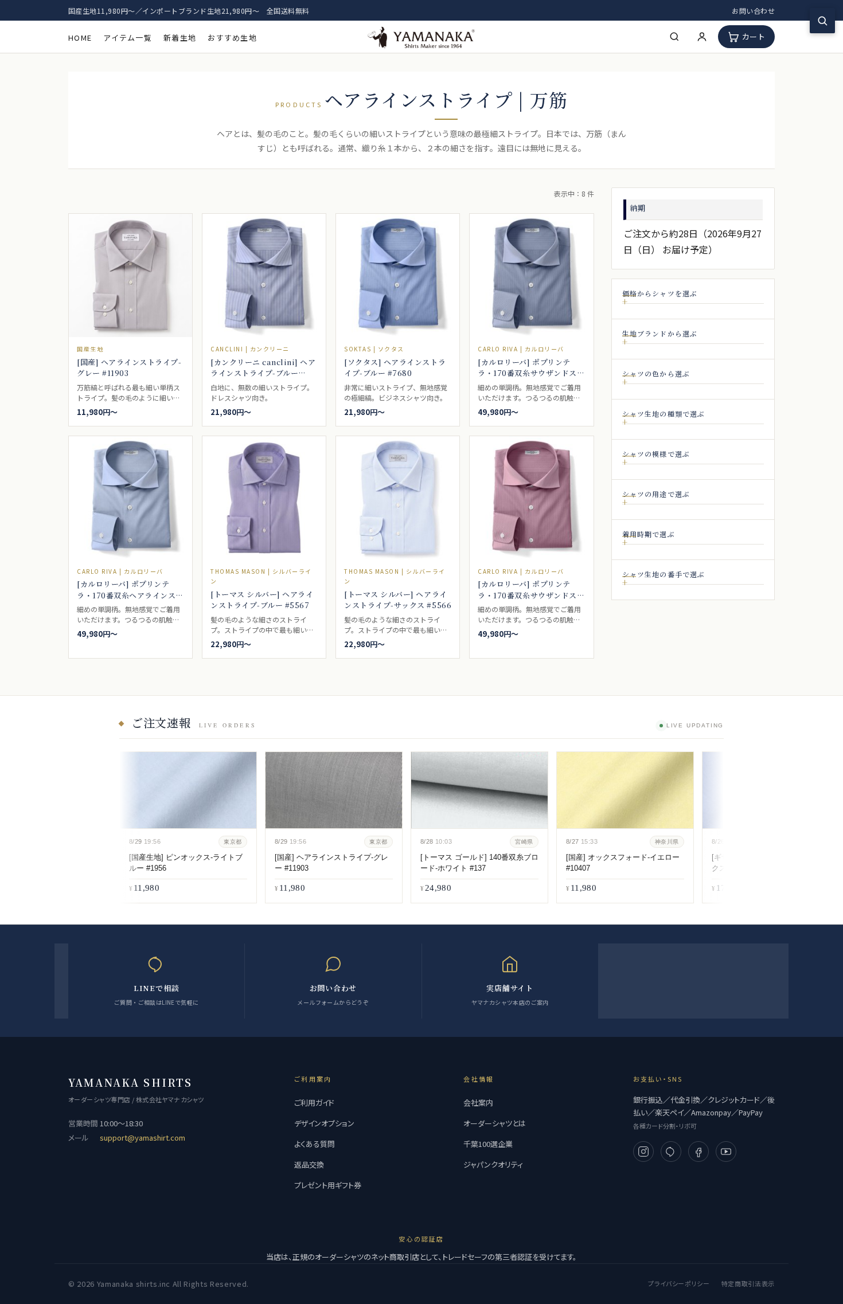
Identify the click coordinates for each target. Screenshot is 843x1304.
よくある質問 (314, 1143)
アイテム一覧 (127, 37)
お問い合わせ (753, 10)
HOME (80, 37)
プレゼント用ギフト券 (327, 1185)
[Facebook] (698, 1151)
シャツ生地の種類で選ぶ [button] (663, 413)
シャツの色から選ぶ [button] (656, 373)
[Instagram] (643, 1151)
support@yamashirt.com (142, 1137)
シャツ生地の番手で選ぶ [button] (663, 574)
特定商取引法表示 (748, 1283)
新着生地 (179, 37)
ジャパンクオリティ (493, 1164)
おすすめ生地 (232, 37)
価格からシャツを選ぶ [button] (660, 293)
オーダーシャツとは (494, 1123)
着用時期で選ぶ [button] (648, 534)
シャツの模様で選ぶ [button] (656, 454)
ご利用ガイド (314, 1102)
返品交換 (309, 1164)
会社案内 (478, 1102)
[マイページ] (701, 36)
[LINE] (671, 1151)
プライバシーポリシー (679, 1283)
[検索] (674, 36)
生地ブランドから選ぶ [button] (660, 333)
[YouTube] (726, 1151)
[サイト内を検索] (822, 20)
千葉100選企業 (488, 1143)
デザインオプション (324, 1123)
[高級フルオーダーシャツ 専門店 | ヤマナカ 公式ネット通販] (421, 36)
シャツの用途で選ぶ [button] (656, 494)
